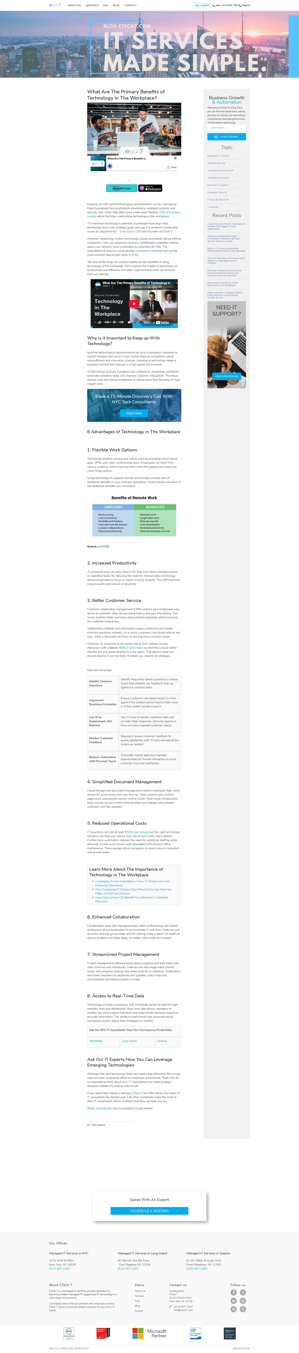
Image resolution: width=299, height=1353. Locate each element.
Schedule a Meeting (149, 1211)
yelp (243, 1309)
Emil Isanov (127, 231)
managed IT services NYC (220, 170)
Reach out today (97, 1108)
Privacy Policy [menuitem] (82, 1349)
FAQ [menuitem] (105, 5)
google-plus (243, 1301)
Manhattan (95, 1041)
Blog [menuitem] (116, 5)
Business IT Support (217, 184)
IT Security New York (218, 199)
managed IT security (218, 177)
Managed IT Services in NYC (68, 1253)
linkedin (233, 1301)
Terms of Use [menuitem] (66, 1349)
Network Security (216, 163)
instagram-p (233, 1309)
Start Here (134, 413)
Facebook (233, 1292)
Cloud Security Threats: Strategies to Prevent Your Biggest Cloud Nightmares (226, 226)
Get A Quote (202, 5)
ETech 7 (137, 1093)
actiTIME (103, 546)
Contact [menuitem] (130, 5)
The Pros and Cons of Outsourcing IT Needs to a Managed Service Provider (226, 261)
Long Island (129, 1041)
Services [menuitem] (92, 5)
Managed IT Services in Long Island (142, 1253)
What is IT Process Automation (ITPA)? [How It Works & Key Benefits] (226, 249)
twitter (243, 1292)
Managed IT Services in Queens (208, 1253)
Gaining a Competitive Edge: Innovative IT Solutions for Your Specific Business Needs (223, 239)
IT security (212, 206)
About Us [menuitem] (74, 5)
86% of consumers (131, 648)
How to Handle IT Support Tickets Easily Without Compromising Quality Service (224, 295)
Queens (162, 1041)
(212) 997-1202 (59, 1268)
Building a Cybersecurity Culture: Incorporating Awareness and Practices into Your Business (224, 273)
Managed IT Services (218, 155)
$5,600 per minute (136, 832)
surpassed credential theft (152, 251)
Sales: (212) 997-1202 (227, 5)
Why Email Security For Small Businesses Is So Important (222, 284)
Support (246, 5)
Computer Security (217, 192)
